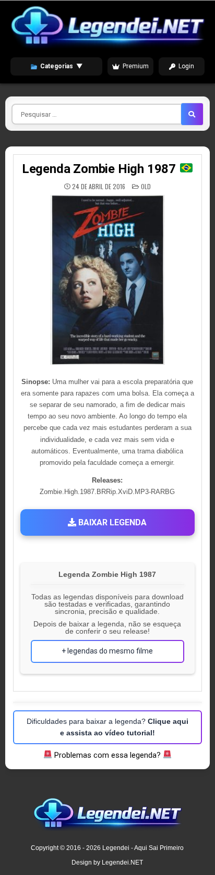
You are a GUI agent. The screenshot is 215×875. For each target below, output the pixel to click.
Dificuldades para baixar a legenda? (107, 727)
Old (146, 186)
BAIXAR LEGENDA (111, 522)
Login (186, 66)
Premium (136, 66)
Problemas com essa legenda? (107, 755)
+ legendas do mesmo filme (107, 651)
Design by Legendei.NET (107, 862)
